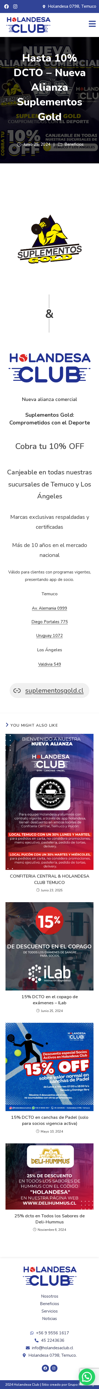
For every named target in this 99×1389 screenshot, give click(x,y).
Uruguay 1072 (49, 635)
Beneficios (74, 144)
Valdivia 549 (49, 664)
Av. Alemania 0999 (49, 608)
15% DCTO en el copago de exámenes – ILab (49, 1000)
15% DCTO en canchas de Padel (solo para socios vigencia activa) (49, 1120)
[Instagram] (15, 6)
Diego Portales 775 (49, 622)
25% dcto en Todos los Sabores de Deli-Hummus (49, 1219)
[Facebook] (6, 6)
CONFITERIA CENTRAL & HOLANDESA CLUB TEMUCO (49, 879)
